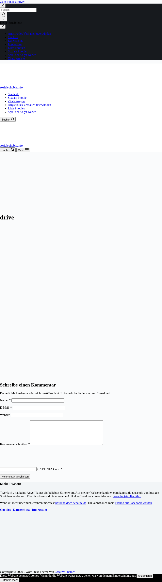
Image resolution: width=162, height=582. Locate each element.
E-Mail (6, 407)
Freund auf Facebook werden (133, 503)
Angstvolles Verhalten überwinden (29, 104)
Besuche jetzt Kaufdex (127, 496)
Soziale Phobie (17, 97)
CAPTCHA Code (48, 469)
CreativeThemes (65, 571)
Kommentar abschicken (15, 476)
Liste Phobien (16, 108)
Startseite (13, 94)
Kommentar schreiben (15, 444)
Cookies (5, 509)
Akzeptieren (145, 575)
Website (5, 415)
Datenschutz (21, 509)
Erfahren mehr (10, 579)
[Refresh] (29, 453)
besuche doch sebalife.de (70, 503)
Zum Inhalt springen (12, 1)
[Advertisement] (81, 182)
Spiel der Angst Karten (22, 112)
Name (5, 400)
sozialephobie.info (11, 87)
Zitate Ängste (16, 101)
